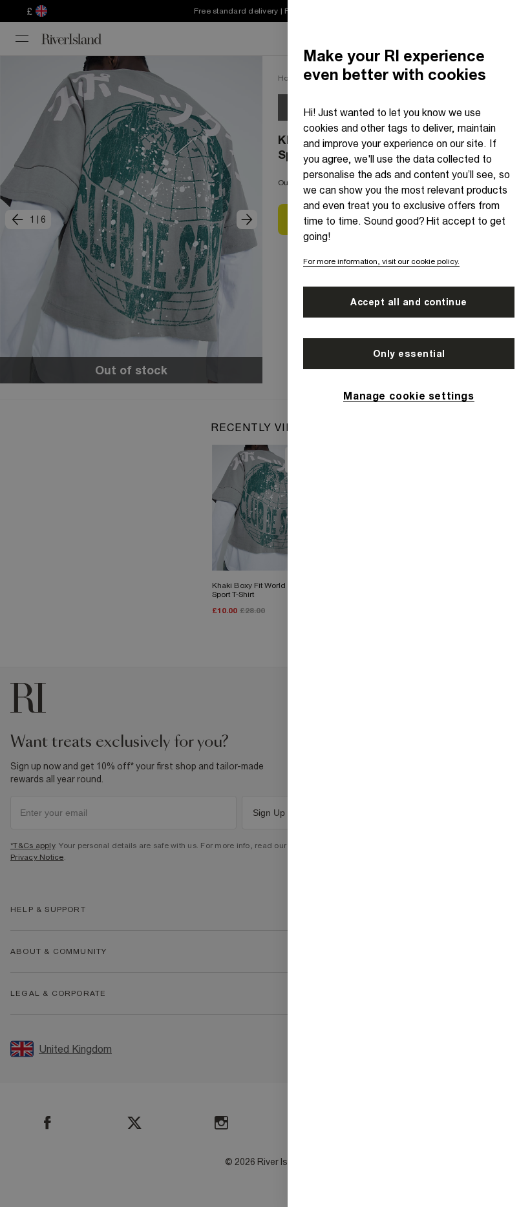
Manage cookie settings (408, 395)
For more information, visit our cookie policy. (381, 261)
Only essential (409, 354)
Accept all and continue (408, 302)
